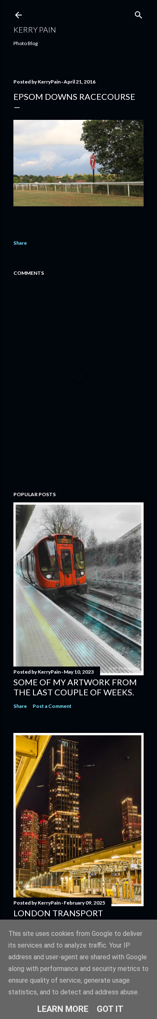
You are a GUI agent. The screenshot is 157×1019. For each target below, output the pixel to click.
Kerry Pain (34, 29)
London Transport (58, 913)
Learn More (62, 1009)
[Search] (139, 13)
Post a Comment (52, 706)
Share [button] (20, 243)
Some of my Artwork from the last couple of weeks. (75, 687)
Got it (110, 1009)
